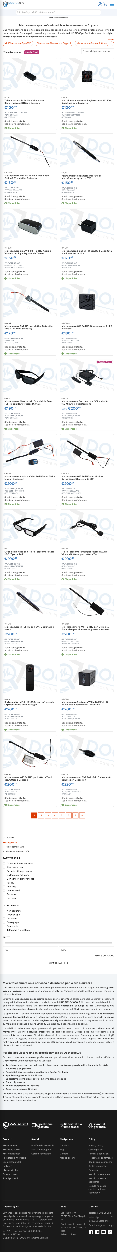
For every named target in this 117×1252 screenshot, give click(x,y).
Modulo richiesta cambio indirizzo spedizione (97, 1189)
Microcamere (10, 842)
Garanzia (93, 1170)
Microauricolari (11, 1170)
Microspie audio (11, 1149)
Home (52, 17)
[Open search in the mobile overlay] (58, 12)
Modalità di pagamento (100, 1157)
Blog (62, 1149)
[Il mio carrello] (105, 4)
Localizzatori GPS (12, 1161)
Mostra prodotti (14, 52)
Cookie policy (95, 1149)
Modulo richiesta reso (99, 1174)
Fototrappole (10, 1174)
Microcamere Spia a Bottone (92, 43)
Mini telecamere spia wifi (17, 43)
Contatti (64, 1153)
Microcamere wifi (15, 846)
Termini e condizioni (98, 1153)
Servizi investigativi (41, 1149)
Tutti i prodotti (10, 1178)
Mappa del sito (67, 1157)
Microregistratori (11, 1153)
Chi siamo (65, 1145)
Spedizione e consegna (100, 1161)
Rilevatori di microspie (14, 1157)
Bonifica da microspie (42, 1145)
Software (7, 1166)
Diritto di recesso (97, 1166)
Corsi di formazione (41, 1153)
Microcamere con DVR (17, 851)
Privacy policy (95, 1145)
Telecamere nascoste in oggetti (54, 43)
